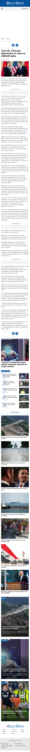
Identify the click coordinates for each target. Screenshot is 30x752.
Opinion (23, 729)
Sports (22, 731)
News (2, 38)
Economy (14, 729)
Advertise (3, 747)
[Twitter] (17, 45)
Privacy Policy (4, 743)
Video (3, 733)
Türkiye (4, 729)
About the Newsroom (7, 745)
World (8, 38)
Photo (13, 733)
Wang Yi (3, 98)
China (23, 130)
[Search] (22, 8)
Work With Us (18, 743)
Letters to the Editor (20, 745)
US (7, 79)
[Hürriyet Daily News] (15, 3)
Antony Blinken (19, 96)
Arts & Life (14, 731)
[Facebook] (13, 45)
